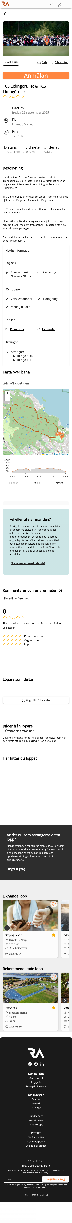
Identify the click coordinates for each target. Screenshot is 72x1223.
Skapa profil (36, 1078)
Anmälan (36, 75)
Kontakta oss (36, 1120)
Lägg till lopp (36, 1124)
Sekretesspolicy (36, 1141)
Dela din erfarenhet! (16, 598)
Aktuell (36, 1103)
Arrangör (36, 1107)
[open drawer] (67, 4)
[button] (36, 250)
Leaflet (47, 453)
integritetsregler (56, 1185)
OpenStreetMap (61, 453)
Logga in (36, 1082)
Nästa (59, 483)
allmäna (27, 1187)
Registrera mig (56, 1179)
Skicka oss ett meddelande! (28, 563)
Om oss (36, 1099)
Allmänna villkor (36, 1137)
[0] (59, 4)
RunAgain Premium (36, 1086)
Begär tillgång (16, 869)
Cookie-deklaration (36, 1145)
